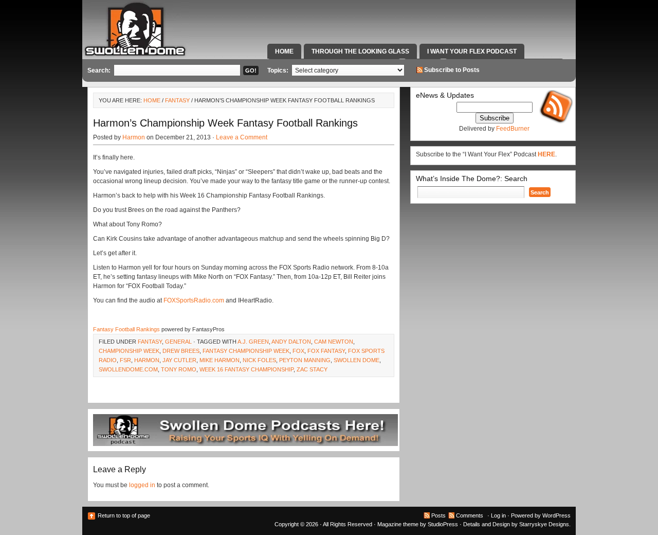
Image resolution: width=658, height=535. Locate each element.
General (178, 341)
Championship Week (129, 351)
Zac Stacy (312, 369)
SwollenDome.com (128, 369)
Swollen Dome (356, 360)
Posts (438, 515)
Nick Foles (259, 360)
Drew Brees (180, 351)
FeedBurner (512, 128)
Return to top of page (124, 515)
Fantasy (177, 100)
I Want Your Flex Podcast (472, 51)
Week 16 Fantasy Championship (246, 369)
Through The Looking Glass (360, 51)
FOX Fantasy (326, 351)
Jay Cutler (179, 360)
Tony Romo (178, 369)
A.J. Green (253, 341)
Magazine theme (397, 524)
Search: (99, 70)
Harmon (133, 137)
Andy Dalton (291, 341)
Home (284, 51)
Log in (498, 515)
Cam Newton (333, 341)
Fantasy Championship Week (246, 351)
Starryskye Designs (544, 524)
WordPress (556, 515)
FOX (298, 351)
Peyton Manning (305, 360)
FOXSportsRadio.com (193, 300)
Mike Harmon (219, 360)
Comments (469, 515)
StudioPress (443, 524)
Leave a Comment (241, 137)
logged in (142, 485)
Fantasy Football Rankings (126, 329)
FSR (125, 360)
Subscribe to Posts (452, 70)
